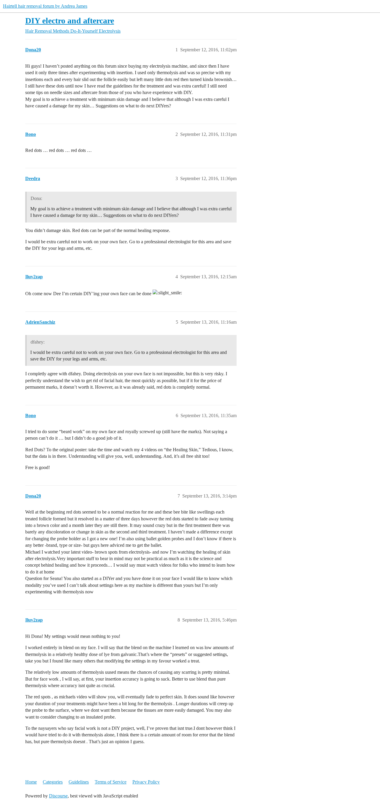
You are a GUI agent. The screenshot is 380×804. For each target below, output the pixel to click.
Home (31, 781)
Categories (53, 781)
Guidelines (79, 781)
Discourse (58, 795)
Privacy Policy (146, 781)
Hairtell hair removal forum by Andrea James (45, 6)
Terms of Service (110, 781)
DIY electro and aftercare (69, 20)
